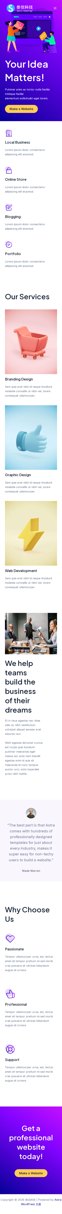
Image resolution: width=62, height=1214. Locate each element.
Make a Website (21, 109)
